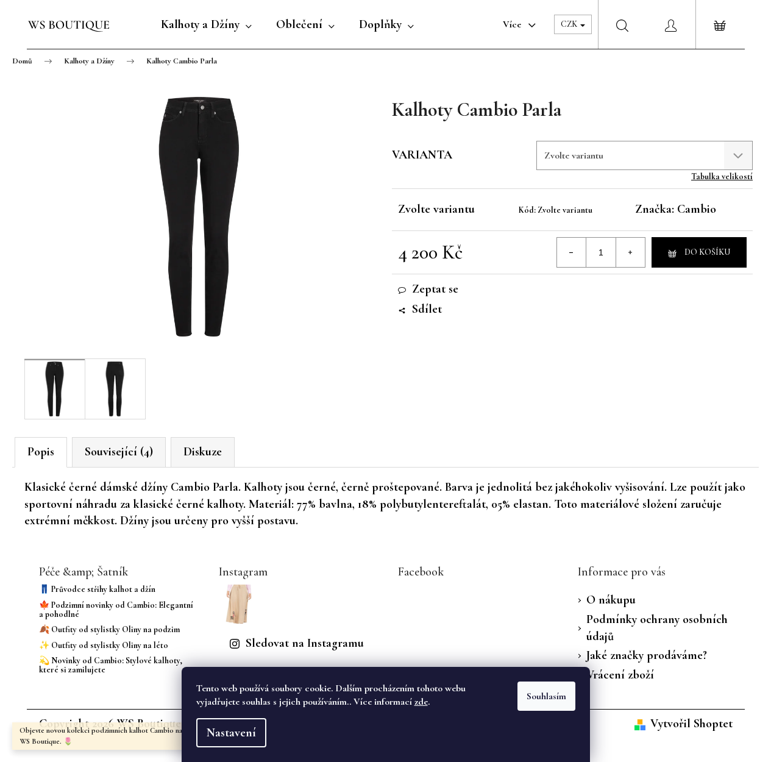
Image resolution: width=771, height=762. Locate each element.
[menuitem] (206, 24)
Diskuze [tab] (202, 451)
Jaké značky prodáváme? (646, 655)
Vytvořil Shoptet (691, 723)
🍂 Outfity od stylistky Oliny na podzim (109, 629)
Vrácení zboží (620, 675)
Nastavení (231, 732)
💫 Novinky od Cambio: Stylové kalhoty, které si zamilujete (110, 665)
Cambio (696, 209)
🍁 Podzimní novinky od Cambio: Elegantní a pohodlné (116, 609)
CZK (570, 24)
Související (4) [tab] (119, 451)
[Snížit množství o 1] (571, 252)
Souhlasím (546, 696)
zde (421, 702)
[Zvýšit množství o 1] (630, 252)
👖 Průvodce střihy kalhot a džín (97, 589)
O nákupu (611, 600)
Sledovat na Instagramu (305, 643)
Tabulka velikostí (722, 176)
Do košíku (707, 252)
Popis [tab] (40, 451)
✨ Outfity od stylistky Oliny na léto (103, 645)
